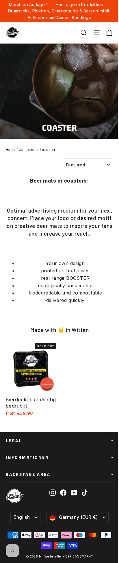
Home (11, 150)
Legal (14, 440)
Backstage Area (28, 474)
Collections (29, 150)
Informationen (27, 457)
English (22, 517)
